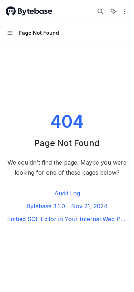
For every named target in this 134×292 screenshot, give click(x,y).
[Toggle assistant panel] (113, 11)
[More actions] (124, 11)
